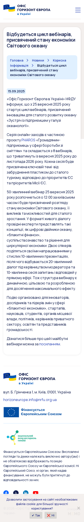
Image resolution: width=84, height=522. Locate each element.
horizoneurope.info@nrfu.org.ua (30, 399)
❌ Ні (50, 515)
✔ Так (36, 515)
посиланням (49, 344)
